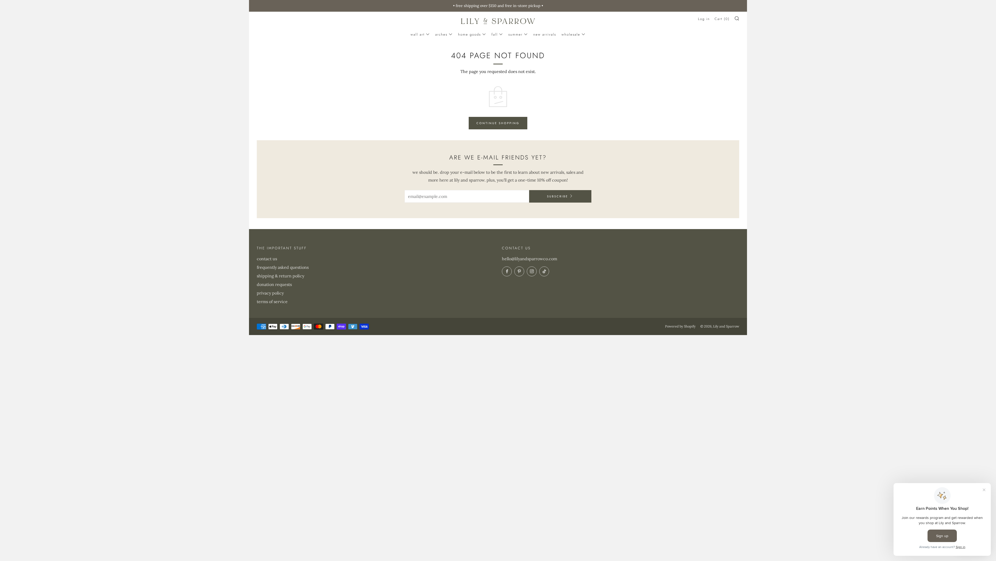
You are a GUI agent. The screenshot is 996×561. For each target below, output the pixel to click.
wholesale (571, 34)
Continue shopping (498, 123)
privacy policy (270, 293)
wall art (418, 34)
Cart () (722, 18)
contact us (267, 258)
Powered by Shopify (680, 326)
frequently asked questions (283, 267)
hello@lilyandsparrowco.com (529, 258)
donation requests (274, 284)
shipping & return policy (280, 275)
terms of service (272, 301)
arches (441, 34)
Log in (704, 18)
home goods (469, 34)
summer (515, 34)
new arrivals (544, 34)
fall (495, 34)
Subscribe (557, 196)
